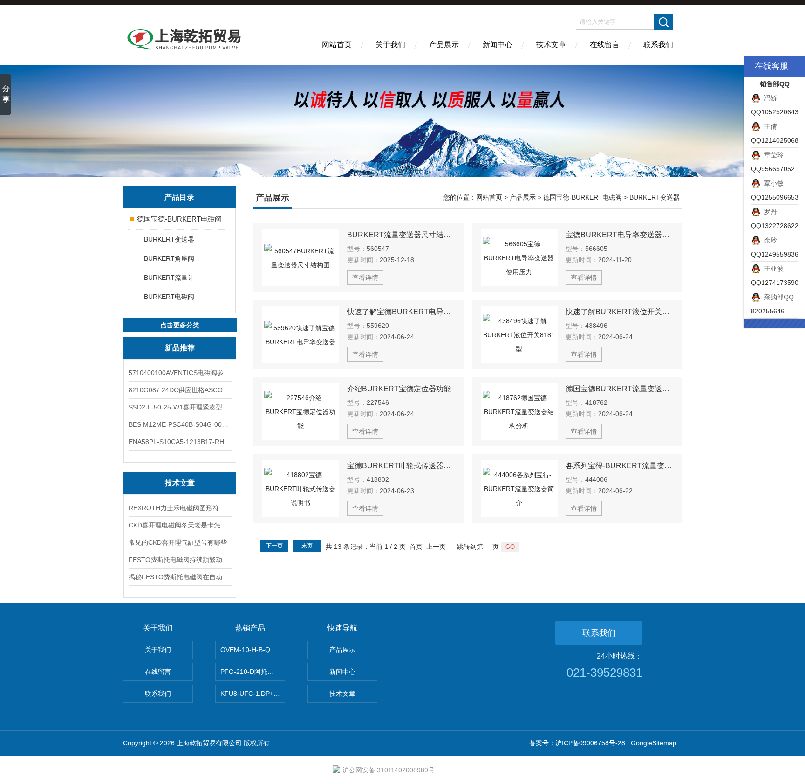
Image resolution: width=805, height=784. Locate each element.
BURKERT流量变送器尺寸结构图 (401, 235)
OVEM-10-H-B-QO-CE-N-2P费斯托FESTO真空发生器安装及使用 (252, 649)
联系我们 (658, 45)
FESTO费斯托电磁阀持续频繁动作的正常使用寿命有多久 (180, 559)
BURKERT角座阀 (169, 258)
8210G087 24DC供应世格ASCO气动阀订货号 (180, 390)
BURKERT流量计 (169, 277)
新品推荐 (180, 348)
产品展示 (444, 45)
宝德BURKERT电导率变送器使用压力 (620, 235)
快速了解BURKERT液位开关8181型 (620, 312)
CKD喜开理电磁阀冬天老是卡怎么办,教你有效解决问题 (180, 525)
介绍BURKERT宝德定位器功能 (399, 389)
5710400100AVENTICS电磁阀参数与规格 (180, 372)
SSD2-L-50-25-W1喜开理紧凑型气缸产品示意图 (180, 407)
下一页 (274, 545)
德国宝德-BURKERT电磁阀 (179, 219)
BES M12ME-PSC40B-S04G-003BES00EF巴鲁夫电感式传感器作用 (180, 424)
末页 (307, 545)
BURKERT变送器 (169, 239)
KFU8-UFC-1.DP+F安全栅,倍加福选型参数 (252, 693)
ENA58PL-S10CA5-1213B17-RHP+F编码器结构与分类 (180, 441)
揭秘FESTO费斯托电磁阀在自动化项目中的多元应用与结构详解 (180, 577)
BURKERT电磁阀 (169, 296)
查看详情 (365, 277)
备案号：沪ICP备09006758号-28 (577, 743)
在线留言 (605, 45)
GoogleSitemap (653, 743)
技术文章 (551, 45)
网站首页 (337, 45)
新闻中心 (497, 45)
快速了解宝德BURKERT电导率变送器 (401, 312)
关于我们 (390, 45)
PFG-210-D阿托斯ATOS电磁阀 (252, 671)
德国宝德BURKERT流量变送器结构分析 (620, 389)
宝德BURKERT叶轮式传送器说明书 (401, 466)
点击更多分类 (179, 325)
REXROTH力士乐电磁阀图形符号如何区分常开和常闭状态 (180, 508)
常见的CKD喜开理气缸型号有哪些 (178, 542)
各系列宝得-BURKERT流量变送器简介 (620, 466)
